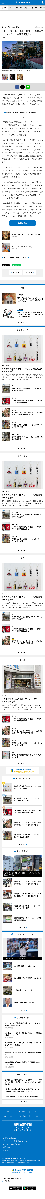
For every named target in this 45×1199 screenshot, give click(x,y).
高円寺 (4, 38)
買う (25, 8)
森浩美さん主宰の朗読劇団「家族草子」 (21, 112)
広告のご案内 (7, 1150)
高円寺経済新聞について (10, 1138)
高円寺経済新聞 (22, 2)
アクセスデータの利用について (12, 1144)
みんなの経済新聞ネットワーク (22, 1171)
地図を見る (22, 223)
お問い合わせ (7, 1147)
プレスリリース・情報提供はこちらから (15, 1141)
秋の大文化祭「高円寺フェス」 (15, 257)
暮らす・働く (33, 8)
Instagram (28, 1129)
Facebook (16, 1129)
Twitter (22, 1129)
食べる (11, 8)
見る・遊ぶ (19, 8)
